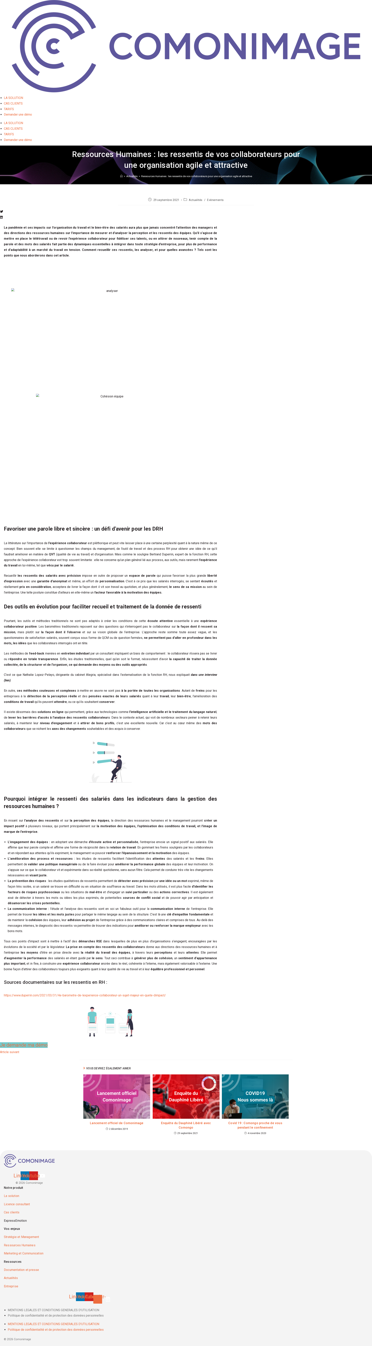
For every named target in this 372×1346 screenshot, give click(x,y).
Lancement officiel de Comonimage (116, 1123)
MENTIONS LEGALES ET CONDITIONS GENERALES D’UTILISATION (53, 1310)
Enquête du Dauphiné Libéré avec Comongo (186, 1125)
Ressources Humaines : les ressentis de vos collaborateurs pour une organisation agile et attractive (196, 176)
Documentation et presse (21, 1270)
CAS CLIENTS (13, 103)
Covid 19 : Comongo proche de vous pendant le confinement (255, 1125)
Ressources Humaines (19, 1245)
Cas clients (11, 1212)
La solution (11, 1196)
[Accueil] (121, 176)
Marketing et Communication (23, 1253)
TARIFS (9, 109)
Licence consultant (17, 1204)
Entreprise (11, 1286)
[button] (110, 212)
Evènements (215, 200)
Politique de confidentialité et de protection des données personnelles (56, 1315)
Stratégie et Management (21, 1237)
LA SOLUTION (13, 98)
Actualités (195, 200)
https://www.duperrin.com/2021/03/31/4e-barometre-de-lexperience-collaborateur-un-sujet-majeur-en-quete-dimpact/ (85, 995)
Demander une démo (18, 114)
